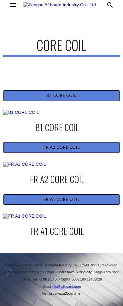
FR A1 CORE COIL (61, 199)
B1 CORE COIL (61, 95)
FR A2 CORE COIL (61, 147)
